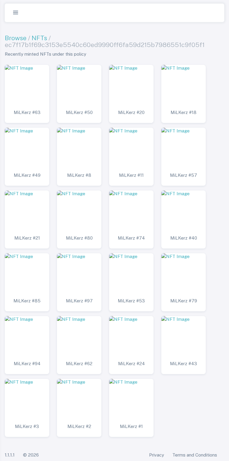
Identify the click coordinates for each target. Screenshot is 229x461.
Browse (16, 38)
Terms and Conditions (194, 454)
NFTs (39, 38)
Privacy (156, 454)
